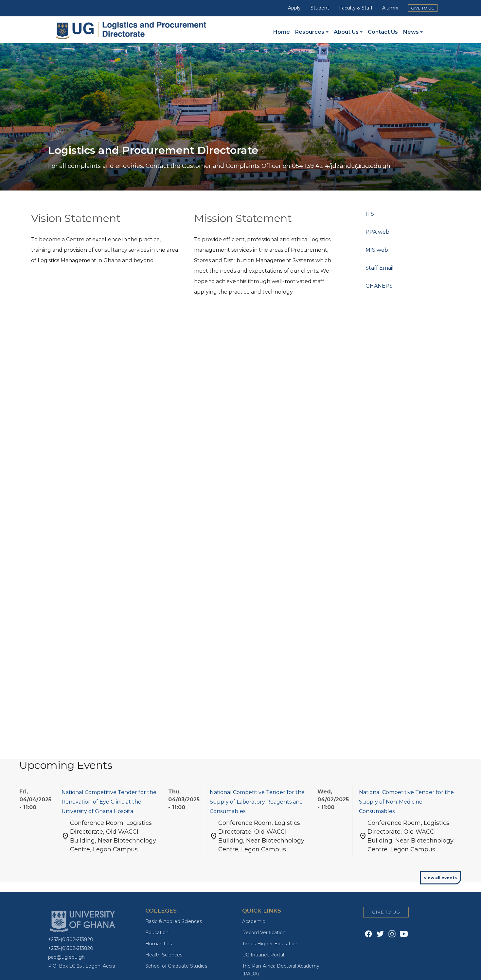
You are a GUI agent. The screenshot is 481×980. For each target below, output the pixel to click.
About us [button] (346, 32)
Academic (253, 921)
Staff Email (379, 268)
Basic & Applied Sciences (173, 921)
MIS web (376, 250)
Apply (294, 8)
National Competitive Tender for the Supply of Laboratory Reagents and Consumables (257, 801)
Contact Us (383, 32)
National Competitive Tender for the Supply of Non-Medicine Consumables (406, 801)
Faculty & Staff (355, 8)
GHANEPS (379, 286)
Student (320, 8)
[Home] (136, 29)
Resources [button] (309, 32)
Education (157, 932)
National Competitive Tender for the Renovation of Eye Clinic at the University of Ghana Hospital (109, 801)
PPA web (377, 232)
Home (281, 32)
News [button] (411, 32)
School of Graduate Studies (176, 966)
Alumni (390, 8)
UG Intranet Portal (263, 955)
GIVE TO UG (423, 8)
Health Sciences (163, 955)
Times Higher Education (269, 944)
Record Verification (264, 932)
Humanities (158, 944)
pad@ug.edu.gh (66, 957)
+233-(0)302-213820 (70, 939)
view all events (440, 877)
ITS (369, 214)
